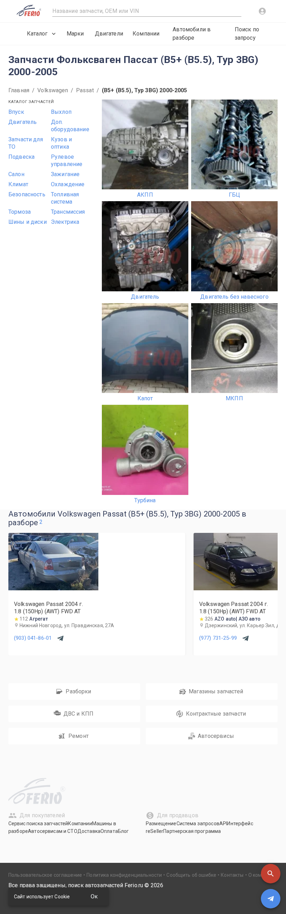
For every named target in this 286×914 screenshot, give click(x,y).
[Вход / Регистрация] (262, 11)
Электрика (65, 222)
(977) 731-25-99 (218, 638)
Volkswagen (52, 90)
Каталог (37, 33)
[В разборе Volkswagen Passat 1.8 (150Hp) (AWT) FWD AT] (53, 588)
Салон (16, 174)
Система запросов (197, 823)
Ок (94, 896)
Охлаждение (68, 184)
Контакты (232, 875)
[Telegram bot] (270, 898)
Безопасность (26, 194)
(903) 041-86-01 (33, 638)
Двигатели (109, 33)
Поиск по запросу (247, 33)
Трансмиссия (68, 211)
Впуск (16, 112)
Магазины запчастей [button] (216, 691)
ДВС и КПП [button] (78, 713)
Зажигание (65, 174)
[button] (270, 873)
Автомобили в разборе (192, 33)
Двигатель (22, 122)
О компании (262, 875)
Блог (123, 831)
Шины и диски (27, 222)
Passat (85, 90)
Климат (18, 184)
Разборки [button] (78, 691)
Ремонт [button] (78, 736)
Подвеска (21, 156)
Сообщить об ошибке (191, 875)
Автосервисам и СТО (52, 831)
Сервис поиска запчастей (38, 823)
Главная (18, 90)
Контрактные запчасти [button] (216, 713)
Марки (75, 33)
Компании (146, 33)
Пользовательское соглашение (45, 875)
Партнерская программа (192, 831)
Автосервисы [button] (216, 736)
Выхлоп (61, 112)
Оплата (109, 831)
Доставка (88, 831)
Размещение (161, 823)
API (223, 823)
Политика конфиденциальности (124, 875)
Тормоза (19, 211)
